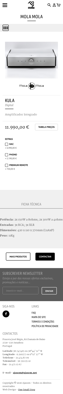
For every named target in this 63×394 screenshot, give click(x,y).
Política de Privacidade (45, 326)
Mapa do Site (39, 317)
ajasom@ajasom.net (25, 372)
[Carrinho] (58, 5)
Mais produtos (18, 256)
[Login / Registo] (54, 5)
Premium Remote (16, 167)
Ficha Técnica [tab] (31, 204)
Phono (11, 156)
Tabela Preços (46, 127)
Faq (34, 312)
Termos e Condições (43, 321)
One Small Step (26, 389)
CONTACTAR (45, 256)
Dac (10, 146)
